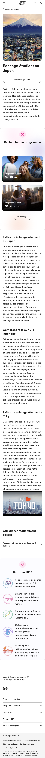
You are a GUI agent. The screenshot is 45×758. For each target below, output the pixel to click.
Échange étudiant (12, 9)
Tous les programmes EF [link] (19, 677)
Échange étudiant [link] (12, 679)
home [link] (5, 677)
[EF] (22, 3)
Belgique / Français (12, 736)
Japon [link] (24, 679)
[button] (4, 3)
